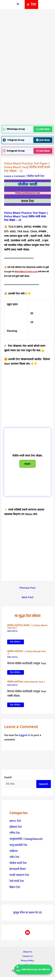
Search (8, 777)
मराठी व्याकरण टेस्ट (19, 875)
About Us (27, 952)
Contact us (27, 956)
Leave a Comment (14, 176)
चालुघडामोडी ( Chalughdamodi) (26, 839)
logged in (24, 735)
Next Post (27, 597)
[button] (18, 4)
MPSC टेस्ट (15, 821)
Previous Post (27, 588)
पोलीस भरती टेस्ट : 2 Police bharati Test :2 (26, 652)
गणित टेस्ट (14, 833)
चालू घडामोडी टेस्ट (18, 845)
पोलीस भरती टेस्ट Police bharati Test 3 (26, 682)
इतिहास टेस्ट (15, 827)
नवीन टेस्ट (14, 857)
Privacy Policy (27, 960)
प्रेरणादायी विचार (17, 869)
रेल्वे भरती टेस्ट (16, 881)
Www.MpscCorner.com (26, 271)
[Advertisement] (27, 40)
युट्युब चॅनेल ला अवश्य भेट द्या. (27, 912)
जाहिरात (13, 851)
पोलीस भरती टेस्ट (35, 176)
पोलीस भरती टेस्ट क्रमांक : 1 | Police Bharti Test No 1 (27, 626)
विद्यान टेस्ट (14, 887)
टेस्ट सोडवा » (15, 642)
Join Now (44, 129)
